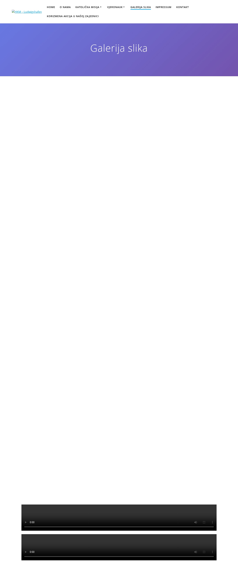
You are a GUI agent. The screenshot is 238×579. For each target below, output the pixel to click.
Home (51, 7)
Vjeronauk (115, 7)
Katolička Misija (87, 7)
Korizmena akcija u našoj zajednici (73, 16)
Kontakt (182, 7)
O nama (65, 7)
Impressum (163, 7)
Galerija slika (140, 7)
